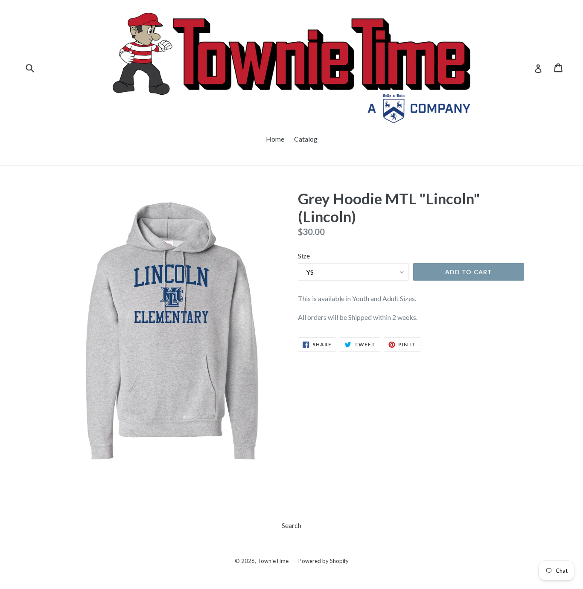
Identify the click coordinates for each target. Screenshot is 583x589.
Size (304, 256)
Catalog (306, 139)
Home (275, 139)
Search (291, 525)
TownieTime (273, 560)
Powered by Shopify (323, 560)
